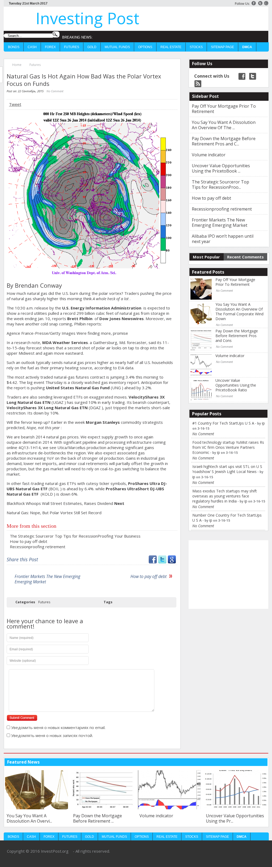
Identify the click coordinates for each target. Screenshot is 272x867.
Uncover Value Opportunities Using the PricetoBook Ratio (235, 385)
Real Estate (170, 47)
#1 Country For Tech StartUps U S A (223, 423)
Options (145, 47)
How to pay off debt (28, 541)
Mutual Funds (117, 47)
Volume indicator (209, 155)
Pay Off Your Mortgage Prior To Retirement (224, 108)
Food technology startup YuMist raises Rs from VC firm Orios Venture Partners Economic (228, 447)
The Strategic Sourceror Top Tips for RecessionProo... (220, 184)
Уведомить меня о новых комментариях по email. (58, 727)
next (263, 761)
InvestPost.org (55, 851)
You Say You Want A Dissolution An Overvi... (29, 818)
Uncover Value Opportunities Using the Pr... (235, 818)
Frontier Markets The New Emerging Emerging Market (47, 579)
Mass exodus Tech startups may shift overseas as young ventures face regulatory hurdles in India (224, 496)
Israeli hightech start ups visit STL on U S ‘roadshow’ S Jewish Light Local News (227, 469)
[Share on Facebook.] (153, 561)
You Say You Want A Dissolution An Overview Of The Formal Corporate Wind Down (239, 311)
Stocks (196, 47)
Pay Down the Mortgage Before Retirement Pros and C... (224, 141)
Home (17, 64)
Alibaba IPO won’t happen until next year (222, 238)
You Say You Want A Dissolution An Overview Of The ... (224, 125)
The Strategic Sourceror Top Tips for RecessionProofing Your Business (75, 536)
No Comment (54, 91)
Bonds (13, 47)
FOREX (50, 47)
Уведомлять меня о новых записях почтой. (52, 735)
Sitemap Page (222, 47)
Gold (91, 47)
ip (263, 423)
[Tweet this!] (162, 561)
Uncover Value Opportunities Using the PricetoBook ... (221, 168)
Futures (71, 47)
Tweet (15, 104)
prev (255, 761)
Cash (32, 47)
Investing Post (87, 18)
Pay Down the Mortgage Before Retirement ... (97, 818)
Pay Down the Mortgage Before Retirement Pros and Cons (236, 336)
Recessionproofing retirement (37, 546)
